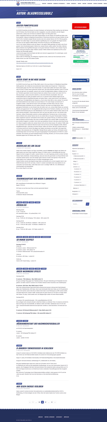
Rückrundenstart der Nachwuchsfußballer (38, 323)
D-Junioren (25, 202)
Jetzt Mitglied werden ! (80, 27)
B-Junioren (19, 202)
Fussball (74, 153)
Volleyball (74, 194)
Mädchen (75, 188)
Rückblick (21, 204)
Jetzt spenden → (81, 61)
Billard (73, 151)
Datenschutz (59, 417)
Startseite (44, 3)
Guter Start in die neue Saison (30, 79)
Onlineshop (89, 3)
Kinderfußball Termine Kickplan (80, 213)
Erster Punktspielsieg (27, 25)
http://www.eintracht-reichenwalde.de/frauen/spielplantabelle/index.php (34, 63)
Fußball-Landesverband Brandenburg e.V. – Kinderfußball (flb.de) (80, 129)
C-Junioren (19, 143)
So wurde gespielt (25, 239)
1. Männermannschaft (45, 237)
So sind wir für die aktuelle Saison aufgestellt (80, 102)
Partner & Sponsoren (97, 3)
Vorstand (84, 3)
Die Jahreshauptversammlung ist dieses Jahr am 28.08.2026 (80, 106)
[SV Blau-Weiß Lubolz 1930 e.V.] (18, 3)
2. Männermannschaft (78, 158)
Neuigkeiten (49, 3)
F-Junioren (37, 202)
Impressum (66, 417)
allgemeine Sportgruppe (77, 148)
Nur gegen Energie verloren (29, 386)
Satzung (68, 3)
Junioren (75, 166)
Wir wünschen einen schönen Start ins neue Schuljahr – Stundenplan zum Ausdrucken (79, 94)
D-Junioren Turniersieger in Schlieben (34, 348)
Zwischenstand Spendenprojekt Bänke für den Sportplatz (80, 111)
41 (51, 402)
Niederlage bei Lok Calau (28, 145)
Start (17, 10)
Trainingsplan (75, 98)
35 (39, 402)
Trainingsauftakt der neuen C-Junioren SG (36, 178)
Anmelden (40, 417)
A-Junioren (76, 169)
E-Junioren (31, 202)
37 (45, 402)
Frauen (18, 22)
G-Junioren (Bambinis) (79, 185)
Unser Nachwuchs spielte (28, 271)
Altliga (74, 161)
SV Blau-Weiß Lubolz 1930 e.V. (28, 3)
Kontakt (79, 3)
